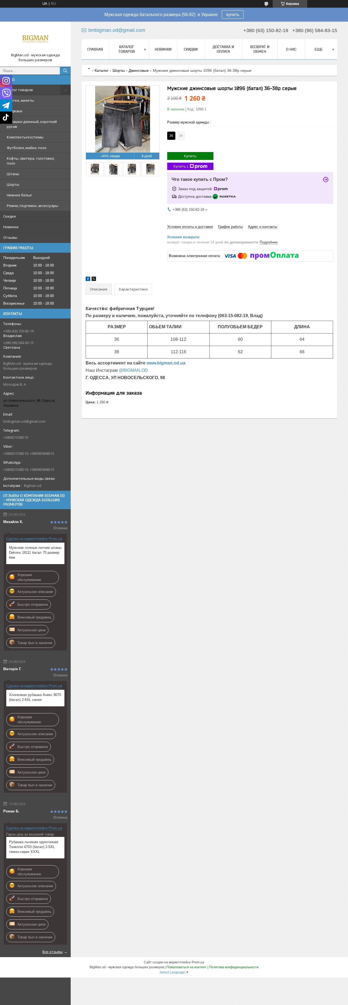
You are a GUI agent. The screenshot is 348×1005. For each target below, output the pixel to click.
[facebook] (88, 280)
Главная (95, 49)
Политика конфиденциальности (234, 967)
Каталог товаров (18, 89)
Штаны (13, 173)
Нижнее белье (19, 195)
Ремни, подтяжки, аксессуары (32, 205)
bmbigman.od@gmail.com (24, 421)
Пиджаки (14, 111)
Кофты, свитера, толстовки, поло (31, 161)
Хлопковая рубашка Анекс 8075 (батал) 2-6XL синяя (35, 697)
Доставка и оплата (223, 49)
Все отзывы (52, 951)
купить (232, 14)
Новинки (10, 226)
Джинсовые (139, 70)
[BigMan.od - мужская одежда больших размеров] (35, 39)
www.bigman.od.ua (166, 363)
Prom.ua (198, 962)
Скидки (9, 216)
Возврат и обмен (259, 49)
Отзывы (10, 237)
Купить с (180, 166)
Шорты (13, 184)
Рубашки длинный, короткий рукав (32, 124)
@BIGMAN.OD (133, 370)
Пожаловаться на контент (186, 967)
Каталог (101, 70)
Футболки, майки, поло (26, 147)
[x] (94, 280)
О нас (291, 49)
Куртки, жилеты (20, 100)
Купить (190, 155)
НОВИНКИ (163, 49)
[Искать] (65, 71)
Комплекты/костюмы (25, 137)
